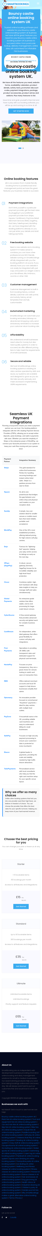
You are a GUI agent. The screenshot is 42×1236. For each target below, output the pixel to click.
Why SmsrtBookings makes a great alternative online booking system (20, 1195)
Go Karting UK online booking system (17, 1148)
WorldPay (8, 530)
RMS (6, 681)
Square (7, 492)
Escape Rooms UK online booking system (20, 1145)
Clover (6, 582)
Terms (11, 1198)
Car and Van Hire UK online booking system (20, 1124)
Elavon (7, 752)
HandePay (8, 664)
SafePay (7, 736)
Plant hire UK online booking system (16, 1119)
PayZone (7, 716)
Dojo (6, 546)
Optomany (8, 697)
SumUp (7, 511)
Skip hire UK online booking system (16, 1127)
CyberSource (9, 615)
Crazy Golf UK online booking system (24, 1143)
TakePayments (10, 769)
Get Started (21, 906)
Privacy (19, 1198)
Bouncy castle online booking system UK (19, 1116)
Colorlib (13, 1217)
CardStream (8, 631)
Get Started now (21, 111)
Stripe (6, 468)
